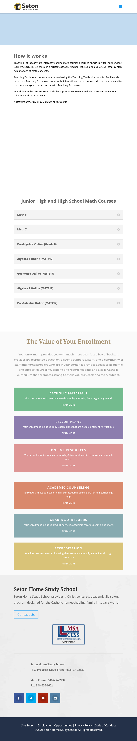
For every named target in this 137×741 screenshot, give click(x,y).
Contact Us (26, 614)
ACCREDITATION (68, 548)
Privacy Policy (83, 725)
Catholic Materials (68, 393)
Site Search (28, 725)
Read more (68, 404)
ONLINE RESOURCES (68, 450)
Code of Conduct (105, 725)
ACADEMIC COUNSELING (68, 487)
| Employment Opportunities (53, 725)
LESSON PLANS (68, 422)
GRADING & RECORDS (68, 520)
